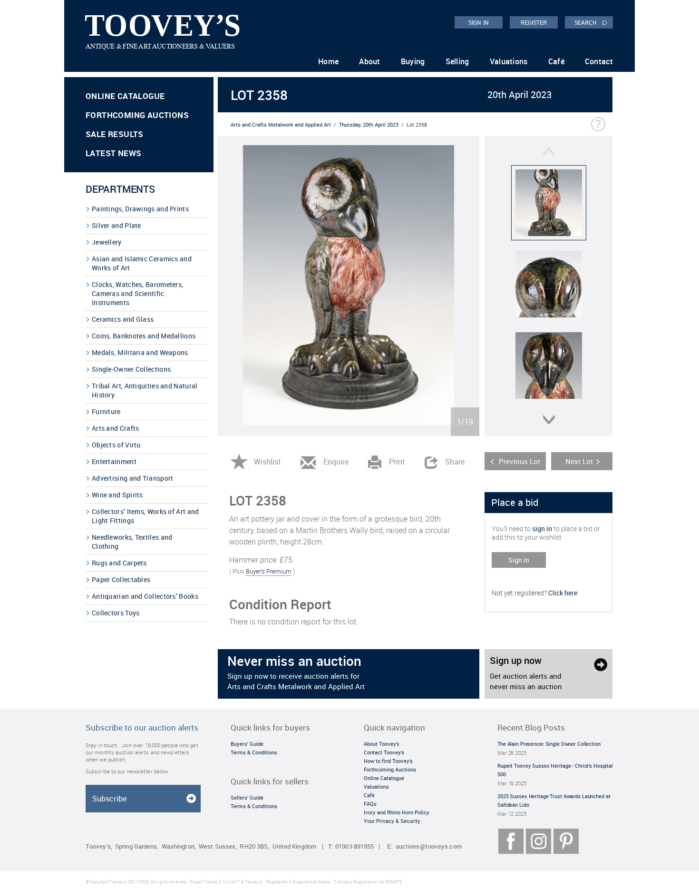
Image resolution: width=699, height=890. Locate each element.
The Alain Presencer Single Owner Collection (549, 743)
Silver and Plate (116, 225)
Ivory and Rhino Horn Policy (396, 812)
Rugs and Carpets (119, 562)
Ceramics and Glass (123, 319)
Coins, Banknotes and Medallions (143, 335)
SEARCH (590, 22)
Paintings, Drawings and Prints (140, 208)
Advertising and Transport (133, 478)
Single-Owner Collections (131, 369)
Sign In (518, 559)
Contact (599, 61)
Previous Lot (519, 461)
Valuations (509, 61)
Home (328, 61)
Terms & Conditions (254, 752)
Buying (413, 61)
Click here (562, 592)
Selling (457, 61)
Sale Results (115, 134)
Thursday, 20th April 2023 (368, 124)
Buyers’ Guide (247, 743)
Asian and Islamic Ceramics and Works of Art (142, 263)
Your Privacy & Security (392, 820)
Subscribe (109, 798)
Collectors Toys (116, 612)
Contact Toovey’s (384, 752)
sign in (542, 528)
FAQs (370, 803)
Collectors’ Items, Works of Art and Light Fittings (145, 516)
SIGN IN (478, 22)
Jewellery (107, 242)
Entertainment (114, 461)
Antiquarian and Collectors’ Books (145, 596)
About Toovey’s (381, 743)
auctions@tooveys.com (429, 846)
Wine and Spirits (117, 494)
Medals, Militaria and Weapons (140, 352)
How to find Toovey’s (388, 760)
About (369, 61)
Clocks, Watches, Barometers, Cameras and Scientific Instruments (137, 293)
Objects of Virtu (116, 444)
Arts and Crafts (115, 428)
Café (556, 61)
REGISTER (534, 22)
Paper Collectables (121, 579)
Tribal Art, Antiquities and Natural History (145, 390)
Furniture (106, 411)
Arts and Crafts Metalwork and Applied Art (281, 124)
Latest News (113, 153)
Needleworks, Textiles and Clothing (132, 542)
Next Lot (579, 461)
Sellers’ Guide (247, 797)
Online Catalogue (125, 95)
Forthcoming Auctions (137, 114)
